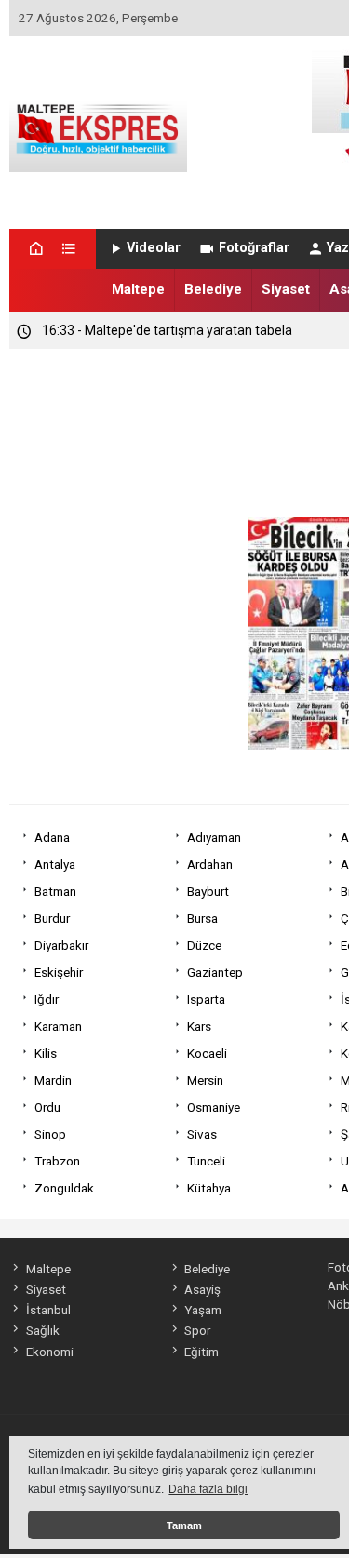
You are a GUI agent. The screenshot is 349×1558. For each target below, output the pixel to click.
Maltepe (138, 289)
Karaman (58, 1026)
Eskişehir (58, 972)
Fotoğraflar (254, 248)
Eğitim (201, 1351)
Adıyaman (214, 837)
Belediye (213, 289)
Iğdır (46, 999)
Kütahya (209, 1187)
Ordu (47, 1106)
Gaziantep (215, 972)
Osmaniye (213, 1106)
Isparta (206, 999)
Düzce (204, 945)
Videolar (154, 248)
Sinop (50, 1133)
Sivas (202, 1133)
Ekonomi (49, 1351)
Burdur (52, 918)
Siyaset (286, 289)
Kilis (45, 1052)
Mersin (205, 1079)
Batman (55, 891)
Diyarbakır (61, 945)
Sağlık (42, 1330)
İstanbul (48, 1309)
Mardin (53, 1079)
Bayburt (208, 891)
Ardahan (210, 864)
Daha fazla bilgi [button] (208, 1489)
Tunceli (206, 1160)
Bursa (202, 918)
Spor (197, 1330)
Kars (199, 1026)
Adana (52, 837)
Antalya (54, 864)
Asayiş (202, 1289)
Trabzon (57, 1160)
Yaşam (202, 1309)
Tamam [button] (184, 1525)
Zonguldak (64, 1187)
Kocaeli (207, 1052)
